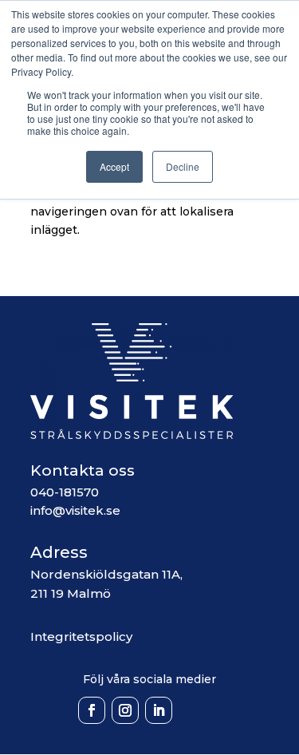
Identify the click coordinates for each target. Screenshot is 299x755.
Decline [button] (182, 166)
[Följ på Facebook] (91, 710)
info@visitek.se (75, 510)
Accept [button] (114, 166)
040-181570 (64, 492)
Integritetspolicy (81, 636)
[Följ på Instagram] (125, 710)
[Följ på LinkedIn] (158, 710)
